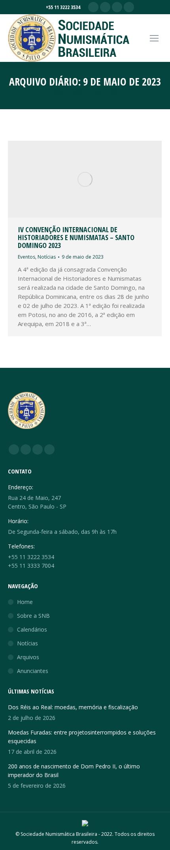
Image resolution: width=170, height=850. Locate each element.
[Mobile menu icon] (154, 38)
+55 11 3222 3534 (63, 7)
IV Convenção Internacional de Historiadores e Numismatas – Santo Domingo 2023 (76, 237)
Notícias (47, 257)
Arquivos (28, 657)
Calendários (32, 629)
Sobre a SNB (33, 615)
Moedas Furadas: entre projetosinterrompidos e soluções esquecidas (82, 737)
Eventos (26, 257)
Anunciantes (32, 671)
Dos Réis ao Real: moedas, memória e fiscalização (73, 707)
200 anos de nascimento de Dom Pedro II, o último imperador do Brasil (74, 770)
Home (25, 602)
